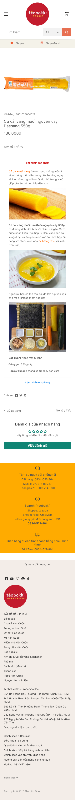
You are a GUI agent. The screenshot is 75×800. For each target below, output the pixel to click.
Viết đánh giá (37, 445)
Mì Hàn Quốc (11, 637)
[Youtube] (11, 578)
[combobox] (23, 32)
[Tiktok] (28, 578)
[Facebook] (6, 578)
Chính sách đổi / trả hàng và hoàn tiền (27, 750)
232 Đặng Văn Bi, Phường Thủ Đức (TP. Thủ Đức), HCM (37, 714)
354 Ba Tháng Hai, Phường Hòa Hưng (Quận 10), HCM (36, 693)
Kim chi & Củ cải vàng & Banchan (23, 656)
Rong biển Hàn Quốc (16, 647)
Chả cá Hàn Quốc (14, 623)
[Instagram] (17, 578)
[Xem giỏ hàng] (67, 14)
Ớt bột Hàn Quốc (14, 632)
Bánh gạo (9, 618)
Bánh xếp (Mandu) (15, 666)
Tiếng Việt (9, 777)
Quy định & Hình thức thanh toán (23, 745)
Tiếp (68, 410)
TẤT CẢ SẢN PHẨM (15, 614)
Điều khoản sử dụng (16, 740)
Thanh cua (10, 670)
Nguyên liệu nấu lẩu (16, 680)
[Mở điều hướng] (6, 14)
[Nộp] (66, 32)
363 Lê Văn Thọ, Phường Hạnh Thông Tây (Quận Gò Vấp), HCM (35, 708)
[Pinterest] (23, 578)
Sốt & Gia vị (11, 651)
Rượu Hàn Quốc (13, 675)
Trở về (59, 410)
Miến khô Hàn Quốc (16, 642)
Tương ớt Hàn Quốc (15, 628)
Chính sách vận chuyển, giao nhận (24, 754)
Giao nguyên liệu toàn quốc (20, 727)
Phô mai (8, 661)
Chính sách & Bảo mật (17, 735)
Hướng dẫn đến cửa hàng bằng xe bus (27, 759)
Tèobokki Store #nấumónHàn (21, 689)
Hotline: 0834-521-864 (17, 764)
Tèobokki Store (32, 791)
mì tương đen (47, 241)
